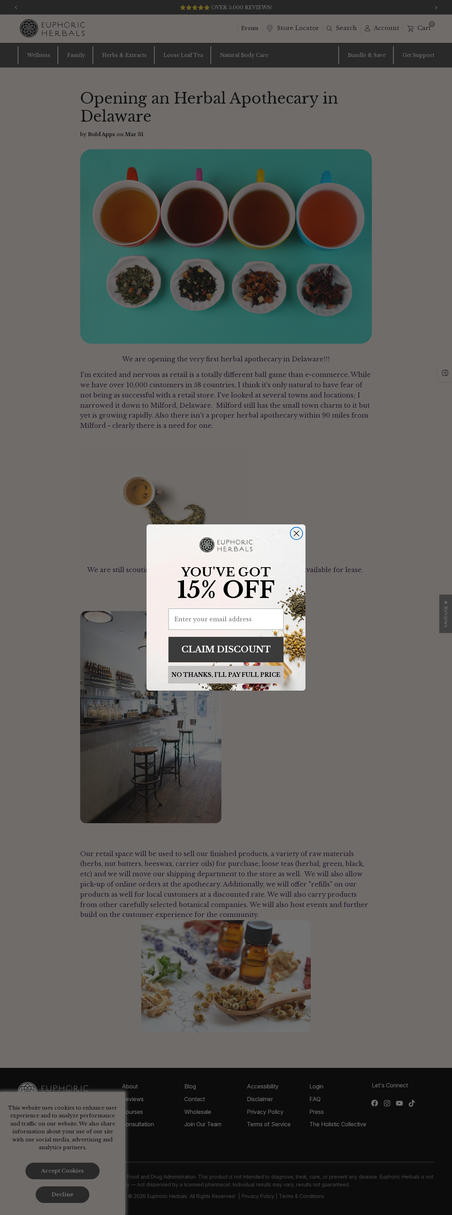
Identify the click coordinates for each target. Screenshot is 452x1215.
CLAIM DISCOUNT (226, 649)
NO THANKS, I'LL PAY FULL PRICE (226, 674)
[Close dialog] (296, 533)
